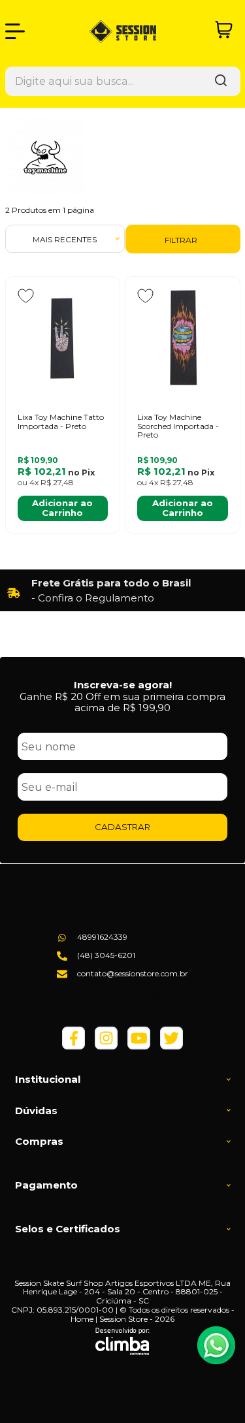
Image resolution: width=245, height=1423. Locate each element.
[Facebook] (73, 1046)
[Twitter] (171, 1046)
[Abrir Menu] (15, 31)
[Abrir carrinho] (223, 29)
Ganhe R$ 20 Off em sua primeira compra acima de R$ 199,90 (122, 702)
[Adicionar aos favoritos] (26, 296)
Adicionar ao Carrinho (62, 508)
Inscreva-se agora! (123, 685)
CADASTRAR (122, 827)
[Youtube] (138, 1046)
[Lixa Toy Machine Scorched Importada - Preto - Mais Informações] (182, 338)
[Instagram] (106, 1046)
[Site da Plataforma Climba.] (122, 1341)
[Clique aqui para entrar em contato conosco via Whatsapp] (216, 1345)
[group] (122, 590)
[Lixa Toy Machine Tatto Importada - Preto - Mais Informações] (63, 338)
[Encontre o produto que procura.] (220, 81)
